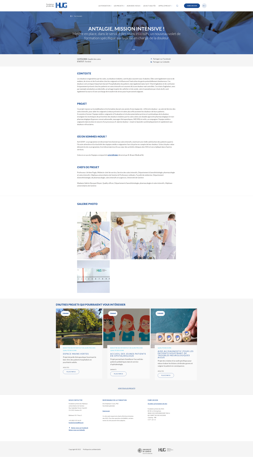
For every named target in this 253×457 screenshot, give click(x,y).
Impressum (106, 411)
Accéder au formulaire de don (157, 403)
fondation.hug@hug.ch (76, 422)
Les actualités (149, 6)
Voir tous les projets (126, 388)
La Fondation (104, 6)
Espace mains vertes (76, 354)
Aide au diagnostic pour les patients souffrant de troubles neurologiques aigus (176, 354)
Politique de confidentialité (92, 449)
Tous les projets (78, 16)
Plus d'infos (71, 372)
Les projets (118, 6)
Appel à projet (165, 6)
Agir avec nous (133, 6)
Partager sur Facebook (162, 59)
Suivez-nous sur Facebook (79, 428)
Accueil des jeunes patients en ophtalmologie (128, 355)
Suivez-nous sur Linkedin (77, 430)
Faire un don (192, 6)
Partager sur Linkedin (161, 62)
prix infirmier (113, 155)
